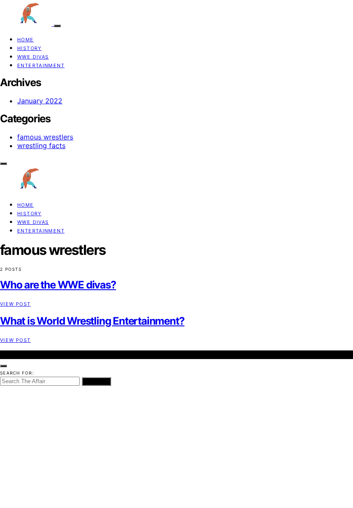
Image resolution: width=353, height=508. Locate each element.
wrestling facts (41, 145)
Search (96, 381)
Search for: (17, 372)
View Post (15, 304)
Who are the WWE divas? (58, 285)
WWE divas (33, 57)
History (29, 48)
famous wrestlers (45, 137)
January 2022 (39, 100)
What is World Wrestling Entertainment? (92, 321)
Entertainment (41, 65)
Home (25, 40)
